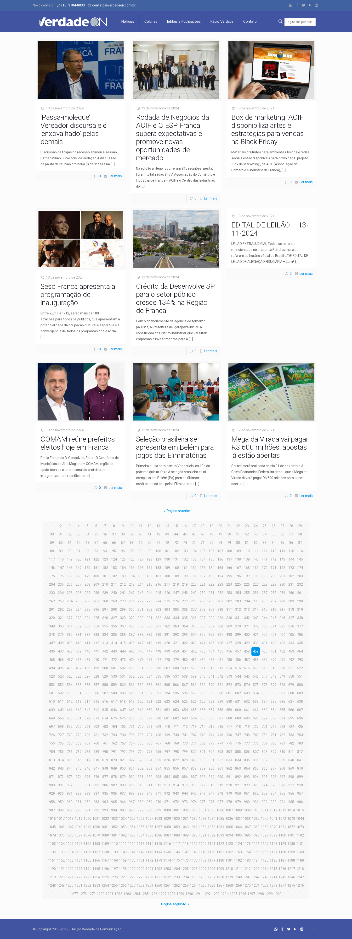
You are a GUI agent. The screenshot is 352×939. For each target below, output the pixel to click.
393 (185, 635)
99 (149, 551)
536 (167, 676)
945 (194, 793)
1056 (149, 827)
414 (114, 643)
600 (220, 693)
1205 (185, 869)
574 (247, 685)
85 (282, 543)
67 (123, 543)
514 (229, 668)
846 (87, 768)
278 (194, 601)
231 (291, 584)
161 (185, 568)
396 (211, 635)
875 (87, 777)
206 (70, 584)
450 (176, 651)
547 (264, 676)
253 (229, 593)
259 (282, 593)
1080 (105, 835)
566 (176, 685)
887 (194, 777)
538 (185, 676)
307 (194, 609)
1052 (114, 827)
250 (202, 593)
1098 (264, 835)
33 (78, 534)
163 (202, 568)
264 (70, 601)
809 (273, 752)
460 (264, 651)
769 (176, 743)
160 (176, 568)
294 (78, 609)
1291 (198, 894)
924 (264, 785)
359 (140, 626)
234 (61, 593)
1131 (300, 844)
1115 (158, 844)
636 (282, 701)
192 (202, 576)
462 (282, 651)
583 (70, 693)
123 (105, 559)
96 (123, 551)
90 (70, 551)
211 (114, 584)
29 (300, 526)
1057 (158, 827)
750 (264, 735)
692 (264, 718)
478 (167, 660)
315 (264, 609)
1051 (105, 827)
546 (256, 676)
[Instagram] (316, 5)
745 (220, 735)
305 (176, 609)
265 (78, 601)
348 (300, 618)
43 (167, 534)
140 (256, 559)
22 (238, 526)
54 (265, 534)
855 (167, 768)
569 (202, 685)
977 (220, 802)
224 (229, 584)
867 (273, 768)
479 (176, 660)
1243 (264, 877)
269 (114, 601)
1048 (78, 827)
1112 (132, 844)
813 (52, 760)
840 (291, 760)
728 (70, 735)
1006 (220, 810)
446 (140, 651)
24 (256, 526)
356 (114, 626)
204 (52, 584)
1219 (52, 877)
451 (185, 651)
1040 (264, 818)
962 (87, 802)
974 (194, 802)
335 (185, 618)
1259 (149, 885)
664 (273, 710)
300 (132, 609)
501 (114, 668)
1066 (238, 827)
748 (247, 735)
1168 (114, 860)
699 (70, 727)
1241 (247, 877)
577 (273, 685)
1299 (269, 894)
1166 (96, 860)
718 (238, 727)
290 (300, 601)
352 (78, 626)
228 (264, 584)
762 (114, 743)
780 (273, 743)
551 (300, 676)
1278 (83, 894)
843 (61, 768)
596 (185, 693)
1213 (256, 869)
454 (211, 651)
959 (61, 802)
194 (220, 576)
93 (96, 551)
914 (176, 785)
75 (194, 543)
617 (114, 701)
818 (96, 760)
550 (291, 676)
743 (202, 735)
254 (238, 593)
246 (167, 593)
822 (132, 760)
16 (185, 526)
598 (202, 693)
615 (96, 701)
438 (70, 651)
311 (229, 609)
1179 (211, 860)
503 (132, 668)
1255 (114, 885)
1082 (123, 835)
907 (114, 785)
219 (185, 584)
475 (140, 660)
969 (149, 802)
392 (176, 635)
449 (167, 651)
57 (291, 534)
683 (185, 718)
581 (52, 693)
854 (158, 768)
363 (176, 626)
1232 (167, 877)
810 (282, 752)
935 (105, 793)
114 (282, 551)
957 (300, 793)
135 (211, 559)
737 (149, 735)
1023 (114, 818)
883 (158, 777)
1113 (140, 844)
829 (194, 760)
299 (123, 609)
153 (114, 568)
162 (194, 568)
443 (114, 651)
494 (52, 668)
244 (149, 593)
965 (114, 802)
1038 (247, 818)
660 (238, 710)
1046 (61, 827)
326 (105, 618)
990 (78, 810)
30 (52, 534)
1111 (123, 844)
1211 (238, 869)
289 (291, 601)
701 (87, 727)
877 (105, 777)
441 (96, 651)
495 (61, 668)
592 (149, 693)
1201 (149, 869)
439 (78, 651)
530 (114, 676)
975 (202, 802)
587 (105, 693)
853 (149, 768)
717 (229, 727)
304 (167, 609)
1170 (132, 860)
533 (140, 676)
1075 (61, 835)
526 (78, 676)
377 (300, 626)
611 (61, 701)
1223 (87, 877)
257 (264, 593)
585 (87, 693)
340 (229, 618)
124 (114, 559)
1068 (256, 827)
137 (229, 559)
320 (52, 618)
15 (176, 526)
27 (282, 526)
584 (78, 693)
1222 (78, 877)
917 (202, 785)
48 (211, 534)
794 (140, 752)
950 (238, 793)
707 (140, 727)
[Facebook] (297, 5)
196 (238, 576)
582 (61, 693)
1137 (96, 852)
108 (229, 551)
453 (202, 651)
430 (256, 643)
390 (158, 635)
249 (194, 593)
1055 (140, 827)
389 (149, 635)
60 (61, 543)
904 (87, 785)
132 (185, 559)
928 (300, 785)
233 (52, 593)
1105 (70, 844)
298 (114, 609)
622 (158, 701)
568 (194, 685)
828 (185, 760)
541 (211, 676)
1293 (216, 894)
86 (291, 543)
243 (140, 593)
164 (211, 568)
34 (87, 534)
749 (256, 735)
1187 (282, 860)
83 (265, 543)
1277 (74, 894)
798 (176, 752)
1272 (264, 885)
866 (264, 768)
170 (264, 568)
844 (70, 768)
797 (167, 752)
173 (291, 568)
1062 (202, 827)
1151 (220, 852)
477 (158, 660)
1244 (273, 877)
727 (61, 735)
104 (194, 551)
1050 (96, 827)
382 (87, 635)
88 (52, 551)
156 (140, 568)
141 (264, 559)
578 (282, 685)
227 (256, 584)
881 (140, 777)
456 (229, 651)
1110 (114, 844)
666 (291, 710)
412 (96, 643)
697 (52, 727)
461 (273, 651)
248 (185, 593)
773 (211, 743)
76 (202, 543)
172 (282, 568)
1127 (264, 844)
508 (176, 668)
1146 (176, 852)
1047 (70, 827)
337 (202, 618)
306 (185, 609)
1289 (180, 894)
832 (220, 760)
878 (114, 777)
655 (194, 710)
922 (247, 785)
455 (220, 651)
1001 (176, 810)
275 (167, 601)
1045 (52, 827)
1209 (220, 869)
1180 (220, 860)
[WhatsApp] (290, 5)
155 (132, 568)
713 (194, 727)
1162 (61, 860)
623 (167, 701)
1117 (176, 844)
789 (96, 752)
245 (158, 593)
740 (176, 735)
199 (264, 576)
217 (167, 584)
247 (176, 593)
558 (105, 685)
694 (282, 718)
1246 (291, 877)
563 (149, 685)
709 (158, 727)
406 (300, 635)
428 (238, 643)
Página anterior (178, 511)
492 (291, 660)
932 (78, 793)
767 (158, 743)
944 (185, 793)
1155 (256, 852)
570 (211, 685)
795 (149, 752)
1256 (123, 885)
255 (247, 593)
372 (256, 626)
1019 (78, 818)
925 (273, 785)
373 (264, 626)
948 (220, 793)
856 (176, 768)
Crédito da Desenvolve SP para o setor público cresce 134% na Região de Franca (175, 298)
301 (140, 609)
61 (70, 543)
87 (300, 543)
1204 (176, 869)
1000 (167, 810)
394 (194, 635)
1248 (52, 885)
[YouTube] (310, 5)
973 (185, 802)
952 (256, 793)
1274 (282, 885)
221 (202, 584)
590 (132, 693)
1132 (52, 852)
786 (70, 752)
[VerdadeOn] (73, 21)
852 (140, 768)
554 (70, 685)
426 (220, 643)
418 (149, 643)
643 (87, 710)
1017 (61, 818)
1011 (264, 810)
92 (87, 551)
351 (70, 626)
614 (87, 701)
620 (140, 701)
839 (282, 760)
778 (256, 743)
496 (70, 668)
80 (238, 543)
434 (291, 643)
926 (282, 785)
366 (202, 626)
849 (114, 768)
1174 (167, 860)
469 (87, 660)
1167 (105, 860)
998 (149, 810)
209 (96, 584)
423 (194, 643)
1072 (291, 827)
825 (158, 760)
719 (247, 727)
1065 (229, 827)
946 (202, 793)
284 (247, 601)
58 (300, 534)
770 (185, 743)
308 (202, 609)
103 (185, 551)
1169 (123, 860)
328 (123, 618)
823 (140, 760)
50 (229, 534)
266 (87, 601)
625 (185, 701)
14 (167, 526)
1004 (202, 810)
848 (105, 768)
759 (87, 743)
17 (194, 526)
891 (229, 777)
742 (194, 735)
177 (70, 576)
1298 (260, 894)
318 (291, 609)
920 (229, 785)
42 (158, 534)
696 (300, 718)
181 (105, 576)
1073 (300, 827)
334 (176, 618)
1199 (132, 869)
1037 (238, 818)
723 (282, 727)
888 (202, 777)
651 (158, 710)
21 (229, 526)
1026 (140, 818)
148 (70, 568)
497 (78, 668)
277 (185, 601)
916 (194, 785)
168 (247, 568)
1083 (132, 835)
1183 (247, 860)
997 (140, 810)
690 (247, 718)
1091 (202, 835)
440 (87, 651)
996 (132, 810)
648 (132, 710)
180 (96, 576)
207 (78, 584)
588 (114, 693)
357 (123, 626)
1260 (158, 885)
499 (96, 668)
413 (105, 643)
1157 (273, 852)
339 (220, 618)
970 (158, 802)
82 (256, 543)
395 (202, 635)
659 (229, 710)
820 (114, 760)
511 (202, 668)
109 (238, 551)
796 (158, 752)
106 (211, 551)
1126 (256, 844)
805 (238, 752)
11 (140, 526)
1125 (247, 844)
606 (273, 693)
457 (238, 651)
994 (114, 810)
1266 (211, 885)
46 (194, 534)
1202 (158, 869)
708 (149, 727)
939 (140, 793)
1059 (176, 827)
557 (96, 685)
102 (176, 551)
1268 (229, 885)
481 (194, 660)
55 (273, 534)
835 (247, 760)
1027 (149, 818)
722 (273, 727)
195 (229, 576)
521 (291, 668)
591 (140, 693)
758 (78, 743)
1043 (291, 818)
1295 (233, 894)
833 (229, 760)
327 (114, 618)
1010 (256, 810)
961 (78, 802)
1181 (229, 860)
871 (52, 777)
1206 (194, 869)
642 (78, 710)
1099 (273, 835)
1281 (109, 894)
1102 (300, 835)
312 (238, 609)
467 (70, 660)
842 (52, 768)
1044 (300, 818)
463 (291, 651)
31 (61, 534)
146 (52, 568)
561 (132, 685)
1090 (194, 835)
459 (256, 651)
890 (220, 777)
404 (282, 635)
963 (96, 802)
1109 (105, 844)
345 (273, 618)
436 (52, 651)
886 (185, 777)
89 (61, 551)
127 (140, 559)
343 (256, 618)
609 (300, 693)
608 (291, 693)
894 (256, 777)
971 (167, 802)
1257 (132, 885)
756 (61, 743)
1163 (70, 860)
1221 (70, 877)
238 (96, 593)
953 (264, 793)
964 (105, 802)
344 (264, 618)
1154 (247, 852)
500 (105, 668)
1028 (158, 818)
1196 (105, 869)
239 (105, 593)
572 (229, 685)
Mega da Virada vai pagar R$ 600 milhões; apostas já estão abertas (269, 447)
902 (70, 785)
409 (70, 643)
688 (229, 718)
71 (158, 543)
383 (96, 635)
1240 (238, 877)
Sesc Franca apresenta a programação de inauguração (77, 294)
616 (105, 701)
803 (220, 752)
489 (264, 660)
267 (96, 601)
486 (238, 660)
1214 (264, 869)
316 (273, 609)
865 (256, 768)
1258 (140, 885)
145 (300, 559)
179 (87, 576)
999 (158, 810)
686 (211, 718)
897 (282, 777)
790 (105, 752)
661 (247, 710)
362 (167, 626)
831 (211, 760)
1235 (194, 877)
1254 (105, 885)
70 (149, 543)
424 (202, 643)
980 (247, 802)
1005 (211, 810)
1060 (185, 827)
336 (194, 618)
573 (238, 685)
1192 (70, 869)
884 (167, 777)
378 (52, 635)
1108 (96, 844)
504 (140, 668)
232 (300, 584)
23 (247, 526)
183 (123, 576)
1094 (229, 835)
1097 (256, 835)
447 (149, 651)
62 (78, 543)
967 (132, 802)
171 (273, 568)
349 (52, 626)
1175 (176, 860)
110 (247, 551)
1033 (202, 818)
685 (202, 718)
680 (158, 718)
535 (158, 676)
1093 (220, 835)
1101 (291, 835)
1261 (167, 885)
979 (238, 802)
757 (70, 743)
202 (291, 576)
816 (78, 760)
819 (105, 760)
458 (247, 651)
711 (176, 727)
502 (123, 668)
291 (52, 609)
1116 (167, 844)
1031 (185, 818)
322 (70, 618)
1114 (149, 844)
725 (300, 727)
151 (96, 568)
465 (52, 660)
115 (291, 551)
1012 (273, 810)
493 (300, 660)
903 (78, 785)
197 (247, 576)
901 (61, 785)
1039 (256, 818)
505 (149, 668)
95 (114, 551)
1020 (87, 818)
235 (70, 593)
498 (87, 668)
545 (247, 676)
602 (238, 693)
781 (282, 743)
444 (123, 651)
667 (300, 710)
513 (220, 668)
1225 (105, 877)
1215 (273, 869)
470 (96, 660)
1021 (96, 818)
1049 (87, 827)
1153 (238, 852)
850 (123, 768)
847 (96, 768)
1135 (78, 852)
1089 (185, 835)
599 (211, 693)
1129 (282, 844)
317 (282, 609)
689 (238, 718)
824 (149, 760)
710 (167, 727)
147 (61, 568)
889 (211, 777)
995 (123, 810)
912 (158, 785)
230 (282, 584)
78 (220, 543)
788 (87, 752)
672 (87, 718)
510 (194, 668)
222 (211, 584)
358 (132, 626)
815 (70, 760)
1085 (149, 835)
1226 (114, 877)
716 (220, 727)
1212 (247, 869)
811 (291, 752)
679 (149, 718)
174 (300, 568)
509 (185, 668)
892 (238, 777)
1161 (52, 860)
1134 (70, 852)
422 (185, 643)
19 (211, 526)
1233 (176, 877)
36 (105, 534)
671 (78, 718)
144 (291, 559)
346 (282, 618)
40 (140, 534)
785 (61, 752)
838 (273, 760)
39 (132, 534)
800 (194, 752)
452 (194, 651)
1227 (123, 877)
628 (211, 701)
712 (185, 727)
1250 (70, 885)
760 (96, 743)
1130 (291, 844)
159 (167, 568)
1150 (211, 852)
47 (202, 534)
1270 (247, 885)
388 (140, 635)
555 (78, 685)
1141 (132, 852)
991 (87, 810)
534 (149, 676)
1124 (238, 844)
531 (123, 676)
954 (273, 793)
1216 (282, 869)
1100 (282, 835)
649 (140, 710)
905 (96, 785)
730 (87, 735)
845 (78, 768)
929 (52, 793)
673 (96, 718)
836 (256, 760)
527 (87, 676)
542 (220, 676)
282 (229, 601)
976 (211, 802)
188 (167, 576)
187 (158, 576)
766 (149, 743)
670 (70, 718)
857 (185, 768)
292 (61, 609)
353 (87, 626)
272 (140, 601)
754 (300, 735)
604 (256, 693)
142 (273, 559)
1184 (256, 860)
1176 (185, 860)
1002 (185, 810)
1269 (238, 885)
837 (264, 760)
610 (52, 701)
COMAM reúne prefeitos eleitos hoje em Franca (77, 443)
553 (61, 685)
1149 (202, 852)
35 (96, 534)
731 (96, 735)
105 (202, 551)
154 (123, 568)
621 (149, 701)
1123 (229, 844)
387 (132, 635)
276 (176, 601)
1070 (273, 827)
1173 (158, 860)
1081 (114, 835)
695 (291, 718)
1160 (300, 852)
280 (211, 601)
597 (194, 693)
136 (220, 559)
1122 (220, 844)
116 (300, 551)
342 (247, 618)
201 (282, 576)
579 (291, 685)
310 (220, 609)
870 (300, 768)
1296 (242, 894)
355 (105, 626)
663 (264, 710)
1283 (127, 894)
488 (256, 660)
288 (282, 601)
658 (220, 710)
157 (149, 568)
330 (140, 618)
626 (194, 701)
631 (238, 701)
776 (238, 743)
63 (87, 543)
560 (123, 685)
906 (105, 785)
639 (52, 710)
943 (176, 793)
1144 (158, 852)
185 (140, 576)
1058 (167, 827)
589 (123, 693)
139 (247, 559)
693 (273, 718)
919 (220, 785)
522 (300, 668)
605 (264, 693)
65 (105, 543)
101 (167, 551)
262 (52, 601)
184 (132, 576)
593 (158, 693)
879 (123, 777)
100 (158, 551)
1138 (105, 852)
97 (132, 551)
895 (264, 777)
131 (176, 559)
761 (105, 743)
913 (167, 785)
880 (132, 777)
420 (167, 643)
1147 (185, 852)
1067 (247, 827)
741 (185, 735)
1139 (114, 852)
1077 (78, 835)
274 (158, 601)
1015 (300, 810)
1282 (118, 894)
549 (282, 676)
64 (96, 543)
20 (220, 526)
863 (238, 768)
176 (61, 576)
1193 (78, 869)
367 (211, 626)
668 (52, 718)
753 (291, 735)
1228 (132, 877)
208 (87, 584)
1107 (87, 844)
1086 (158, 835)
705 (123, 727)
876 (96, 777)
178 (78, 576)
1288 (171, 894)
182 (114, 576)
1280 (100, 894)
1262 (176, 885)
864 (247, 768)
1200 (140, 869)
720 (256, 727)
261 (300, 593)
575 (256, 685)
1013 (282, 810)
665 (282, 710)
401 (256, 635)
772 (202, 743)
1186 (273, 860)
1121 (211, 844)
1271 (256, 885)
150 (87, 568)
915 (185, 785)
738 (158, 735)
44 (176, 534)
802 (211, 752)
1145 (167, 852)
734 (123, 735)
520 (282, 668)
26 (273, 526)
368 (220, 626)
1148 (194, 852)
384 (105, 635)
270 (123, 601)
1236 (202, 877)
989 (70, 810)
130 (167, 559)
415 (123, 643)
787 (78, 752)
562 (140, 685)
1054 (132, 827)
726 (52, 735)
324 (87, 618)
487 (247, 660)
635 (273, 701)
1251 (78, 885)
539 (194, 676)
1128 (273, 844)
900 (52, 785)
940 (149, 793)
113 (273, 551)
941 (158, 793)
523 (52, 676)
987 (52, 810)
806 (247, 752)
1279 (92, 894)
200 (273, 576)
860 (211, 768)
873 (70, 777)
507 (167, 668)
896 (273, 777)
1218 (300, 869)
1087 (167, 835)
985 (291, 802)
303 (158, 609)
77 (211, 543)
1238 (220, 877)
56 (282, 534)
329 (132, 618)
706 (132, 727)
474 (132, 660)
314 (256, 609)
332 (158, 618)
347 (291, 618)
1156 (264, 852)
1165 (87, 860)
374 (273, 626)
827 (176, 760)
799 (185, 752)
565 (167, 685)
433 (282, 643)
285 (256, 601)
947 (211, 793)
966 (123, 802)
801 (202, 752)
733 (114, 735)
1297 (251, 894)
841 (300, 760)
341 (238, 618)
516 (247, 668)
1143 (149, 852)
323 (78, 618)
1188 (291, 860)
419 (158, 643)
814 (61, 760)
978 (229, 802)
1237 (211, 877)
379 (61, 635)
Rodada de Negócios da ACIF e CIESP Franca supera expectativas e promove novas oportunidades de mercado (172, 137)
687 (220, 718)
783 (300, 743)
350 (61, 626)
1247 (300, 877)
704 (114, 727)
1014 (291, 810)
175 (52, 576)
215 (149, 584)
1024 (123, 818)
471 (105, 660)
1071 (282, 827)
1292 (207, 894)
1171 (140, 860)
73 (176, 543)
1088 (176, 835)
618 (123, 701)
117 (52, 559)
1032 (194, 818)
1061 (194, 827)
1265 (202, 885)
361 (158, 626)
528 (96, 676)
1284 (136, 894)
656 (202, 710)
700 (78, 727)
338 (211, 618)
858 (194, 768)
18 (202, 526)
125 (123, 559)
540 (202, 676)
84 (273, 543)
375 (282, 626)
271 (132, 601)
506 (158, 668)
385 (114, 635)
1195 (96, 869)
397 (220, 635)
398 (229, 635)
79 (229, 543)
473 (123, 660)
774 (220, 743)
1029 (167, 818)
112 (264, 551)
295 (87, 609)
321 (61, 618)
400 (247, 635)
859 (202, 768)
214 (140, 584)
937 (123, 793)
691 (256, 718)
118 (61, 559)
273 (149, 601)
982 (264, 802)
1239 (229, 877)
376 (291, 626)
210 (105, 584)
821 (123, 760)
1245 (282, 877)
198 (256, 576)
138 (238, 559)
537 (176, 676)
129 (158, 559)
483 (211, 660)
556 (87, 685)
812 (300, 752)
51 (238, 534)
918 (211, 785)
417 (140, 643)
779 (264, 743)
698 (61, 727)
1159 (291, 852)
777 (247, 743)
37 (114, 534)
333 (167, 618)
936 (114, 793)
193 (211, 576)
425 (211, 643)
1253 (96, 885)
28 (291, 526)
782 (291, 743)
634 (264, 701)
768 (167, 743)
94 (105, 551)
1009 (247, 810)
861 (220, 768)
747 (238, 735)
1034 (211, 818)
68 (132, 543)
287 (273, 601)
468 (78, 660)
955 (282, 793)
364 (185, 626)
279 (202, 601)
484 (220, 660)
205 (61, 584)
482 (202, 660)
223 (220, 584)
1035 (220, 818)
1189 (300, 860)
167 (238, 568)
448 (158, 651)
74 (185, 543)
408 (61, 643)
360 (149, 626)
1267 (220, 885)
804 (229, 752)
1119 (194, 844)
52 (247, 534)
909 (132, 785)
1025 (132, 818)
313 (247, 609)
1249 (61, 885)
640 (61, 710)
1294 (224, 894)
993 (105, 810)
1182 (238, 860)
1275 (291, 885)
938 (132, 793)
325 (96, 618)
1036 (229, 818)
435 (300, 643)
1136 (87, 852)
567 (185, 685)
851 (132, 768)
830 (202, 760)
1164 (78, 860)
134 (202, 559)
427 (229, 643)
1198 (123, 869)
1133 (61, 852)
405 (291, 635)
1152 (229, 852)
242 (132, 593)
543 (229, 676)
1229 (140, 877)
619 (132, 701)
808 (264, 752)
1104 (61, 844)
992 (96, 810)
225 (238, 584)
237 (87, 593)
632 (247, 701)
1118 (185, 844)
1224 (96, 877)
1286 (154, 894)
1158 (282, 852)
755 (52, 743)
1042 (282, 818)
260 (291, 593)
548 (273, 676)
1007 (229, 810)
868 (282, 768)
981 (256, 802)
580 (300, 685)
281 (220, 601)
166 (229, 568)
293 (70, 609)
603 (247, 693)
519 (273, 668)
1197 (114, 869)
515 (238, 668)
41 (149, 534)
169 (256, 568)
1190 (52, 869)
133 (194, 559)
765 (140, 743)
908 (123, 785)
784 (52, 752)
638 (300, 701)
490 (273, 660)
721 (264, 727)
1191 (61, 869)
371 (247, 626)
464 (300, 651)
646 (114, 710)
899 (300, 777)
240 (114, 593)
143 (282, 559)
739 (167, 735)
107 (220, 551)
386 (123, 635)
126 (132, 559)
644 (96, 710)
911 (149, 785)
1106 (78, 844)
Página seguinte (173, 904)
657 (211, 710)
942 (167, 793)
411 (87, 643)
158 (158, 568)
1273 (273, 885)
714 (202, 727)
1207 (202, 869)
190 (185, 576)
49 (220, 534)
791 (114, 752)
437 (61, 651)
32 (70, 534)
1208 (211, 869)
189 (176, 576)
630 (229, 701)
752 (282, 735)
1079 (96, 835)
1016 (52, 818)
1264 (194, 885)
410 (78, 643)
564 (158, 685)
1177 (194, 860)
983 (273, 802)
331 (149, 618)
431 (264, 643)
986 (300, 802)
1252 (87, 885)
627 (202, 701)
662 (256, 710)
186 (149, 576)
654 (185, 710)
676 (123, 718)
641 (70, 710)
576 (264, 685)
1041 (273, 818)
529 (105, 676)
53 (256, 534)
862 (229, 768)
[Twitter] (303, 5)
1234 (185, 877)
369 (229, 626)
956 (291, 793)
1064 (220, 827)
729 (78, 735)
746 (229, 735)
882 (149, 777)
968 (140, 802)
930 (61, 793)
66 (114, 543)
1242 (256, 877)
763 (123, 743)
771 (194, 743)
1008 (238, 810)
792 (123, 752)
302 (149, 609)
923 (256, 785)
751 (273, 735)
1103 (52, 844)
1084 (140, 835)
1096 (247, 835)
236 (78, 593)
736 (140, 735)
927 (291, 785)
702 (96, 727)
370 (238, 626)
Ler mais (115, 176)
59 (52, 543)
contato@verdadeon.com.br (114, 5)
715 (211, 727)
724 (291, 727)
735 (132, 735)
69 (140, 543)
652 (167, 710)
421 (176, 643)
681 (167, 718)
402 (264, 635)
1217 (291, 869)
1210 (229, 869)
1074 (52, 835)
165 (220, 568)
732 (105, 735)
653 (176, 710)
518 (264, 668)
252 (220, 593)
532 (132, 676)
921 (238, 785)
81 (247, 543)
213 (132, 584)
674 (105, 718)
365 (194, 626)
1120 (202, 844)
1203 (167, 869)
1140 (123, 852)
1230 (149, 877)
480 (185, 660)
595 (176, 693)
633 (256, 701)
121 (87, 559)
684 (194, 718)
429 (247, 643)
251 (211, 593)
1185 (264, 860)
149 (78, 568)
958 (52, 802)
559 (114, 685)
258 (273, 593)
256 (256, 593)
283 (238, 601)
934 (96, 793)
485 (229, 660)
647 (123, 710)
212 (123, 584)
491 (282, 660)
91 (78, 551)
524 (61, 676)
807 (256, 752)
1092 (211, 835)
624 (176, 701)
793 (132, 752)
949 (229, 793)
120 (78, 559)
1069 (264, 827)
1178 (202, 860)
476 (149, 660)
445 (132, 651)
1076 (70, 835)
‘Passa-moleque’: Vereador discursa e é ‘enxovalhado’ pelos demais (73, 129)
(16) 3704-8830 (73, 5)
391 (167, 635)
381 (78, 635)
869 (291, 768)
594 (167, 693)
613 (78, 701)
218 (176, 584)
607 (282, 693)
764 (132, 743)
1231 (158, 877)
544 (238, 676)
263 (61, 601)
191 (194, 576)
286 (264, 601)
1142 (140, 852)
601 (229, 693)
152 (105, 568)
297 (105, 609)
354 (96, 626)
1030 (176, 818)
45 (185, 534)
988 (61, 810)
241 (123, 593)
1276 (300, 885)
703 (105, 727)
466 (61, 660)
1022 (105, 818)
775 (229, 743)
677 (132, 718)
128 (149, 559)
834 (238, 760)
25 (265, 526)
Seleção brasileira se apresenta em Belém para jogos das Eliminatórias (175, 447)
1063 (211, 827)
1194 (87, 869)
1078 (87, 835)
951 (247, 793)
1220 (61, 877)
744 (211, 735)
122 (96, 559)
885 (176, 777)
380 (70, 635)
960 (70, 802)
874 (78, 777)
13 (158, 526)
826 (167, 760)
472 (114, 660)
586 (96, 693)
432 (273, 643)
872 (61, 777)
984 (282, 802)
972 (176, 802)
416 (132, 643)
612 (70, 701)
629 (220, 701)
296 (96, 609)
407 (52, 643)
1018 (70, 818)
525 (70, 676)
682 (176, 718)
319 (300, 609)
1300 (278, 894)
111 (256, 551)
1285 (145, 894)
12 (149, 526)
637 (291, 701)
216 (158, 584)
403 (273, 635)
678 (140, 718)
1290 (189, 894)
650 (149, 710)
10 (132, 526)
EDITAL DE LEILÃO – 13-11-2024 (269, 229)
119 (70, 559)
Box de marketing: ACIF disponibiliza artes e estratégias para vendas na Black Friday (267, 129)
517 (256, 668)
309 (211, 609)
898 (291, 777)
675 (114, 718)
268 (105, 601)
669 (61, 718)
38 (123, 534)
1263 (185, 885)
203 (300, 576)
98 (140, 551)
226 (247, 584)
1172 (149, 860)
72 (167, 543)
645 (105, 710)
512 (211, 668)
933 (87, 793)
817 (87, 760)
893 (247, 777)
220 (194, 584)
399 (238, 635)
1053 (123, 827)
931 (70, 793)
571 (220, 685)
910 (140, 785)
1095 (238, 835)
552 (52, 685)
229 (273, 584)
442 (105, 651)
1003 (194, 810)
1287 (162, 894)
